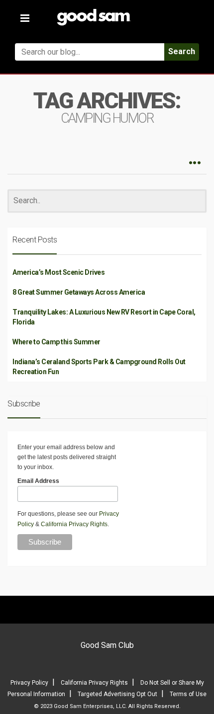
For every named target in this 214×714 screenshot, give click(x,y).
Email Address (38, 480)
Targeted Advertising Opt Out (117, 694)
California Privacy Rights (74, 524)
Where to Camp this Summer (56, 342)
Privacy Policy (29, 682)
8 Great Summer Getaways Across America (78, 292)
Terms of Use (188, 694)
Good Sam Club (107, 645)
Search (181, 51)
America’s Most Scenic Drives (58, 272)
